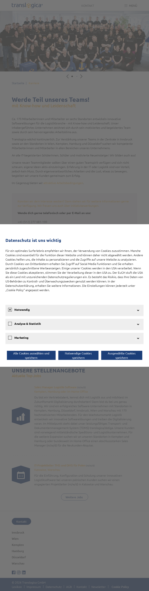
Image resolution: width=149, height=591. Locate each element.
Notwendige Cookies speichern (78, 355)
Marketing (21, 338)
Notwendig (22, 310)
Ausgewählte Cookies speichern (122, 355)
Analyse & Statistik (27, 324)
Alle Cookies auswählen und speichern (31, 355)
